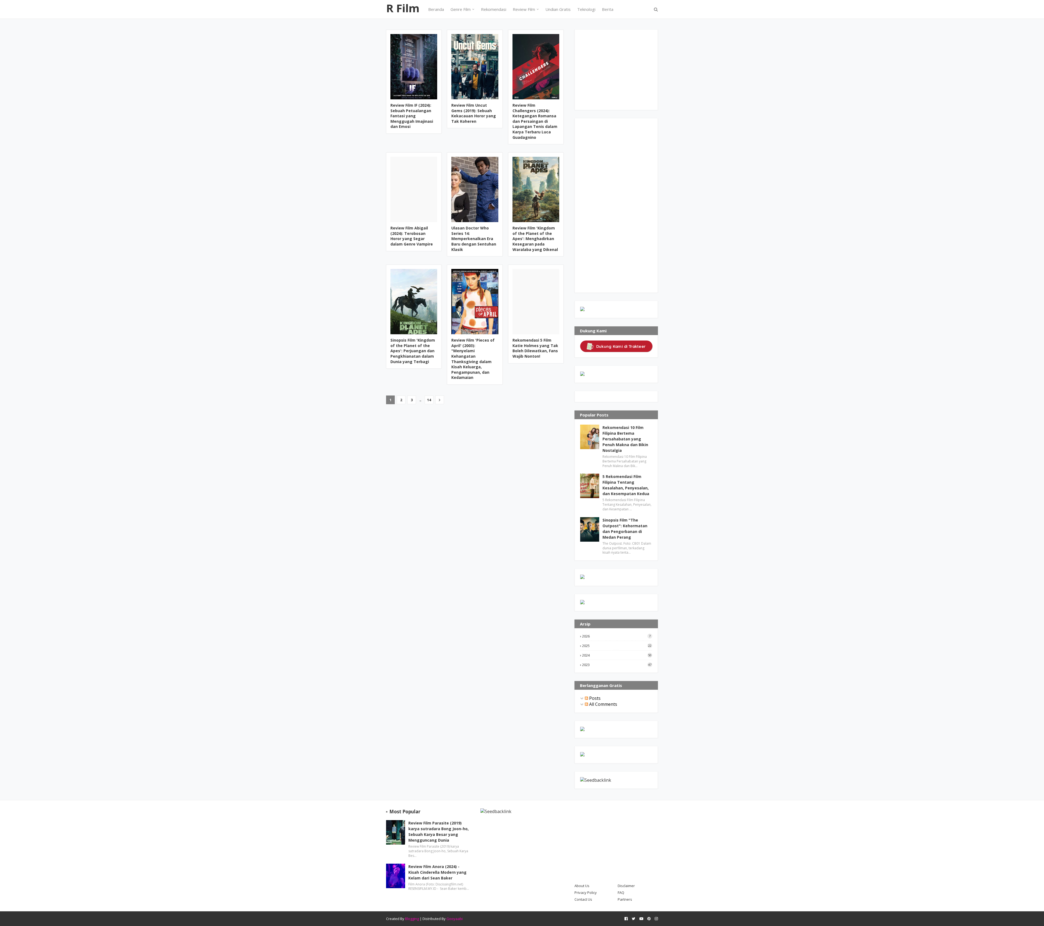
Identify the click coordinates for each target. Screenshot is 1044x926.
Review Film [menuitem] (524, 9)
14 (429, 399)
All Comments (602, 704)
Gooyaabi (454, 918)
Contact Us (583, 899)
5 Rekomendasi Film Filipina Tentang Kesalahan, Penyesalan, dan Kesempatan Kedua (625, 485)
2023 (616, 664)
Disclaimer (626, 885)
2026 (616, 636)
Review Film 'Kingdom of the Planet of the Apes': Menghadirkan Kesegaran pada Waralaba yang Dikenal (535, 238)
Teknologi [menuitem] (586, 9)
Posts (594, 698)
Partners (625, 899)
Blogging (412, 918)
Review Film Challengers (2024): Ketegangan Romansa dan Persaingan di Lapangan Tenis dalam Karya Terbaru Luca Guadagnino (534, 121)
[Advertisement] (621, 69)
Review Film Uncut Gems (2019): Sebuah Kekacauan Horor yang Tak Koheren (473, 113)
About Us (581, 885)
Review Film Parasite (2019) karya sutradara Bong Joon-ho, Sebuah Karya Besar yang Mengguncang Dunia (438, 831)
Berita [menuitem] (607, 9)
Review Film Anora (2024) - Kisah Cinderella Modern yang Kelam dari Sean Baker (437, 872)
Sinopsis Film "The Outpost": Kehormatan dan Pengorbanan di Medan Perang (624, 528)
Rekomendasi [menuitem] (493, 9)
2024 (616, 655)
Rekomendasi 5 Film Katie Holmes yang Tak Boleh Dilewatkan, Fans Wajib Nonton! (535, 348)
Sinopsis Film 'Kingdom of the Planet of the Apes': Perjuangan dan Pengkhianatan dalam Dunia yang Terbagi (412, 351)
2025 (616, 645)
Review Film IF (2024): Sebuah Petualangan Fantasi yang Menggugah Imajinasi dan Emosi (411, 116)
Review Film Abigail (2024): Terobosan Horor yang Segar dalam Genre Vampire (411, 236)
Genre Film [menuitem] (460, 9)
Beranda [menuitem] (436, 9)
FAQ (621, 892)
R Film (403, 8)
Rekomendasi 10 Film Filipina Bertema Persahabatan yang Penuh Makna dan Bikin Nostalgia (625, 439)
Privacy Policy (585, 892)
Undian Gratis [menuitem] (558, 9)
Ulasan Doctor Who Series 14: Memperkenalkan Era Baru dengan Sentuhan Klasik (473, 238)
